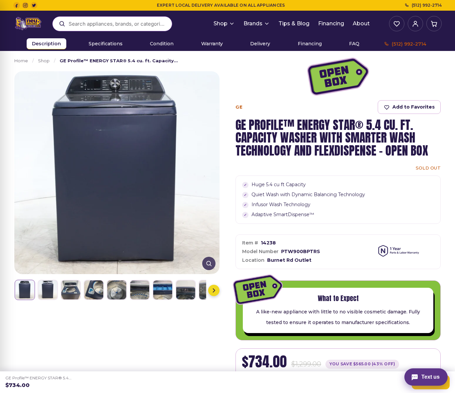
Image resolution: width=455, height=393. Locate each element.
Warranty (212, 44)
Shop (221, 23)
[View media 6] (140, 290)
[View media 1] (25, 290)
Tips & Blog (293, 23)
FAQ (354, 44)
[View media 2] (48, 290)
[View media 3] (71, 290)
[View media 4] (94, 290)
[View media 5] (117, 290)
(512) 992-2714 (427, 5)
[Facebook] (16, 5)
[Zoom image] (209, 263)
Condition (162, 44)
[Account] (415, 23)
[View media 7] (163, 290)
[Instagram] (25, 5)
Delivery (260, 44)
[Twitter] (34, 5)
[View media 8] (186, 290)
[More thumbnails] (214, 290)
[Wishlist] (396, 23)
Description (46, 44)
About (361, 23)
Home (21, 60)
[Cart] (434, 23)
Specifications (106, 44)
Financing (331, 23)
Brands (252, 23)
